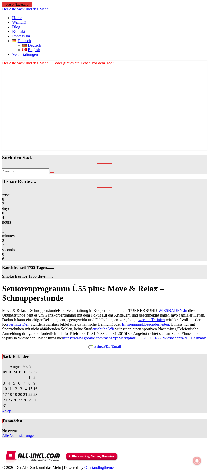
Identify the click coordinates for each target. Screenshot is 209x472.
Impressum (21, 36)
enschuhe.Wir (103, 329)
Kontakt (18, 31)
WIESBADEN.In (172, 310)
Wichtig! (19, 22)
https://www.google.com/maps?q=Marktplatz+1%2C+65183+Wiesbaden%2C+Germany (134, 338)
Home (17, 18)
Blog (16, 27)
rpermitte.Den (18, 324)
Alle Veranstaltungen (19, 435)
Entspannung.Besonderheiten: (146, 324)
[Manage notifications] (197, 461)
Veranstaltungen (25, 54)
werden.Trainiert (151, 320)
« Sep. (7, 411)
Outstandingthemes (99, 467)
